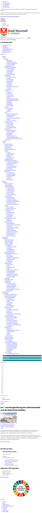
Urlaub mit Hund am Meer (12, 231)
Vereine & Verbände (9, 145)
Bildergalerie (9, 134)
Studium (8, 111)
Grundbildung (10, 341)
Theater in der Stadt (11, 198)
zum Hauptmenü (6, 3)
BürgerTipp (9, 85)
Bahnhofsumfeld (10, 126)
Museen (6, 205)
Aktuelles (6, 59)
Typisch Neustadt (10, 190)
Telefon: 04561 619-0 (9, 460)
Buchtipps (9, 304)
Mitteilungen (9, 60)
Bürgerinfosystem (6, 50)
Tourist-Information (9, 183)
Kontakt (4, 23)
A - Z (4, 26)
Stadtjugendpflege (9, 159)
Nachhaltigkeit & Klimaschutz (11, 253)
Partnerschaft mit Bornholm (13, 137)
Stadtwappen (10, 133)
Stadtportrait (7, 129)
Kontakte (9, 78)
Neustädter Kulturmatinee (12, 200)
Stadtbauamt (10, 104)
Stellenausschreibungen (8, 49)
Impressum (5, 507)
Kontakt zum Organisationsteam (14, 313)
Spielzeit (8, 211)
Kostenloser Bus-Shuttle (12, 322)
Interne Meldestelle (11, 74)
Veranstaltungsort (11, 300)
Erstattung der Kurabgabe (12, 227)
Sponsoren (9, 311)
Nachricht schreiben (9, 464)
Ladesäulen (9, 248)
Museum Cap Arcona (11, 194)
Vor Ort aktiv (9, 260)
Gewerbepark (8, 281)
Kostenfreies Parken (11, 250)
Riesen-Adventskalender (12, 270)
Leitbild (8, 266)
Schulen (8, 152)
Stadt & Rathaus (6, 399)
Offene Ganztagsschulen (10, 149)
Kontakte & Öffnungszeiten (10, 67)
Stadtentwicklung (8, 122)
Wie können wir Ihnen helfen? (6, 38)
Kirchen (8, 178)
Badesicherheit (10, 229)
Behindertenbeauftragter (12, 99)
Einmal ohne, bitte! (11, 287)
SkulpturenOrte (10, 315)
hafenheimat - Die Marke (12, 274)
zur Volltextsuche (6, 7)
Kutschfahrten (10, 349)
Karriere (8, 97)
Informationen (10, 298)
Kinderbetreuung (8, 148)
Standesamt (9, 83)
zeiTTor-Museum (10, 193)
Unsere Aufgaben (10, 223)
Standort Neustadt (9, 241)
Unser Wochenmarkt (11, 283)
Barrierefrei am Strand (11, 233)
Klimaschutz (9, 255)
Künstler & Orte (10, 319)
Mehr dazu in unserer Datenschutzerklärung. (9, 16)
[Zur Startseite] (14, 35)
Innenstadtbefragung (9, 240)
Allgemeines (9, 328)
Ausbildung (9, 109)
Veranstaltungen (8, 144)
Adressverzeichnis (11, 68)
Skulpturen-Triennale (11, 203)
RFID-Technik (9, 335)
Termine (8, 301)
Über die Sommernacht (12, 318)
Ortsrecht (9, 88)
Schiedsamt (9, 177)
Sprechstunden (10, 71)
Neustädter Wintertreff (11, 348)
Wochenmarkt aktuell (11, 285)
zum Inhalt (5, 1)
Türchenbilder (10, 302)
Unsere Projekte (10, 234)
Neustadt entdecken (9, 186)
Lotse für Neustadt (11, 131)
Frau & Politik (9, 168)
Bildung (6, 151)
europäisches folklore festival (13, 201)
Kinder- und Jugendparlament (13, 118)
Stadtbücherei (10, 155)
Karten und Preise (10, 212)
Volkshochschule (10, 153)
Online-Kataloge (10, 331)
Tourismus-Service (9, 222)
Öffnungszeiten (6, 25)
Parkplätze (9, 245)
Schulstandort (10, 125)
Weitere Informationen (5, 441)
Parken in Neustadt (9, 244)
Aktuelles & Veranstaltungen (13, 161)
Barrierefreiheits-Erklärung (8, 506)
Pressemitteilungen (11, 271)
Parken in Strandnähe (11, 230)
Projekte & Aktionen (11, 259)
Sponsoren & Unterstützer (12, 323)
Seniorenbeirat (10, 116)
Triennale (9, 308)
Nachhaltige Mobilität (11, 127)
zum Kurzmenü (6, 5)
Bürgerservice (8, 75)
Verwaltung (7, 90)
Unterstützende (10, 305)
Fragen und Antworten (12, 120)
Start (4, 398)
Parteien (8, 119)
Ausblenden (3, 18)
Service (8, 334)
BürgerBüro (5, 46)
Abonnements (10, 213)
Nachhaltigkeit (10, 256)
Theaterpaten (10, 215)
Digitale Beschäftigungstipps (13, 330)
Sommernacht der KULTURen (13, 204)
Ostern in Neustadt (11, 64)
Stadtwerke (7, 278)
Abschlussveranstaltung (12, 320)
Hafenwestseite (10, 123)
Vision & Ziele (10, 264)
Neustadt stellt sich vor (12, 130)
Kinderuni (9, 156)
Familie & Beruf (10, 164)
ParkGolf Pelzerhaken (11, 235)
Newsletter (9, 89)
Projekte (8, 268)
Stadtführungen (10, 189)
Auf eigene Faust (10, 187)
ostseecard (9, 226)
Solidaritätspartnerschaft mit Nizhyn (14, 138)
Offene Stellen (10, 108)
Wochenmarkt (8, 282)
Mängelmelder (6, 47)
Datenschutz (5, 510)
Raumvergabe (10, 81)
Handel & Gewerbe (9, 242)
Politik (6, 112)
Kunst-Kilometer (10, 192)
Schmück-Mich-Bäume (12, 346)
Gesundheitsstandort (9, 252)
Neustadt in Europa (11, 135)
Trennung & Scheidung (12, 166)
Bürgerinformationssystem (12, 86)
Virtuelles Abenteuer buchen (13, 353)
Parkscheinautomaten (11, 246)
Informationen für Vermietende (13, 224)
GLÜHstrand (9, 350)
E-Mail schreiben (8, 462)
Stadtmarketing (10, 105)
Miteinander (7, 171)
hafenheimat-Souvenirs (12, 275)
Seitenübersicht (6, 504)
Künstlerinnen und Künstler (12, 309)
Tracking (4, 508)
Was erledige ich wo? (7, 45)
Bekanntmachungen (7, 52)
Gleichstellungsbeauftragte (13, 100)
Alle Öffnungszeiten (4, 477)
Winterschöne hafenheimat (11, 342)
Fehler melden (6, 511)
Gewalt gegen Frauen (11, 167)
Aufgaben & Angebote (12, 163)
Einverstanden (3, 20)
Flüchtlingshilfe (10, 179)
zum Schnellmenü (6, 4)
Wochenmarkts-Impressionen (13, 289)
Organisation (10, 72)
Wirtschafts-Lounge (9, 279)
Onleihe (8, 333)
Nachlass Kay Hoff (11, 157)
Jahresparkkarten (10, 249)
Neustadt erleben (8, 196)
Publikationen (10, 261)
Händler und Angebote (12, 286)
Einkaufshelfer (10, 290)
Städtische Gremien (11, 115)
